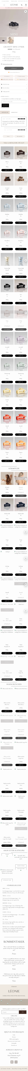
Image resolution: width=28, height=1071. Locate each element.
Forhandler (13, 1043)
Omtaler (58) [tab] (5, 112)
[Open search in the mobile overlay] (21, 5)
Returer (14, 1037)
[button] (4, 5)
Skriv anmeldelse (19, 136)
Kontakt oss (14, 1045)
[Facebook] (11, 1061)
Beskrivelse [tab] (14, 112)
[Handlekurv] (26, 5)
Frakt (14, 1035)
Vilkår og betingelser (14, 1039)
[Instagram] (16, 1061)
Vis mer (8, 136)
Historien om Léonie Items (14, 1041)
